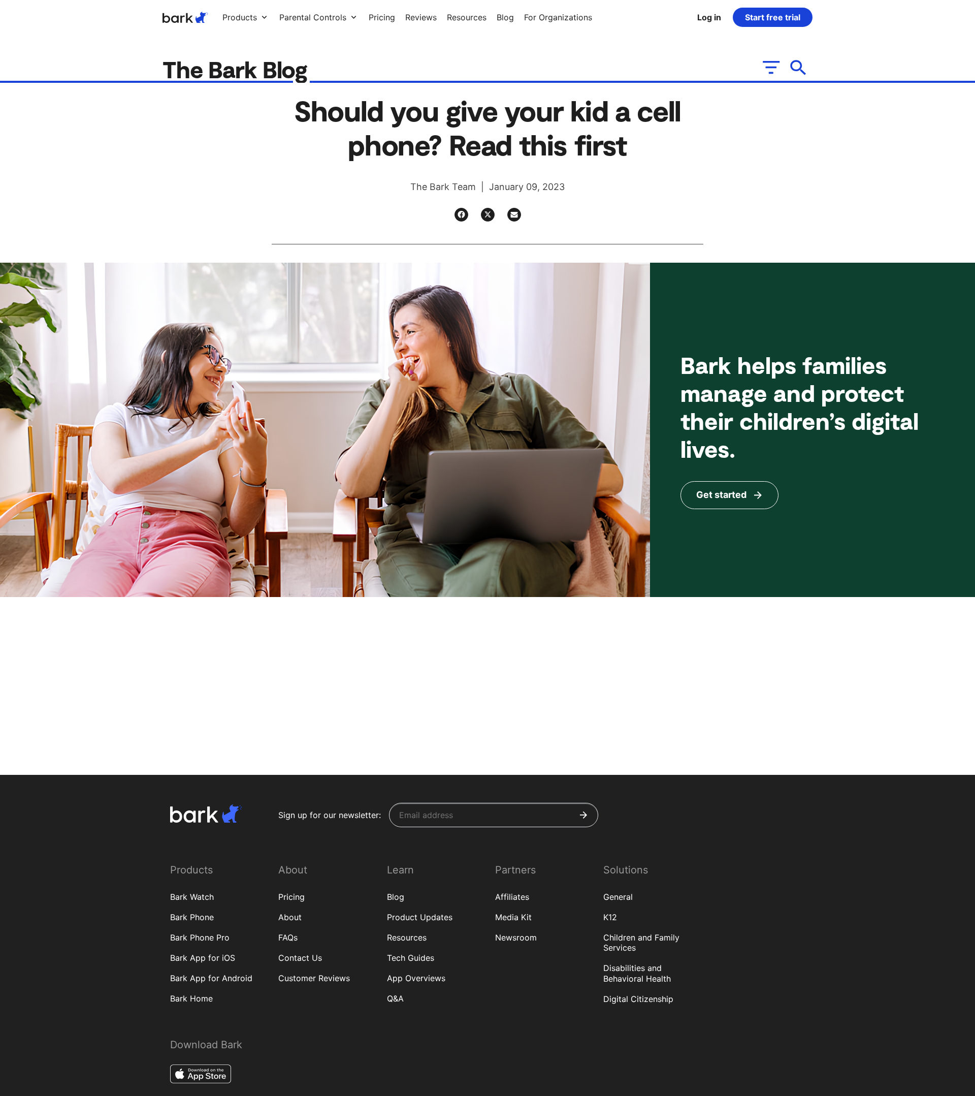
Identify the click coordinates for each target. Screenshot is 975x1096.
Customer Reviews (314, 978)
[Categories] (770, 67)
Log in (709, 17)
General (618, 897)
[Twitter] (488, 215)
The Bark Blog (237, 69)
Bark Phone (192, 917)
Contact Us (300, 958)
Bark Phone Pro (200, 937)
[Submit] (583, 815)
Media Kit (513, 917)
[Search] (798, 67)
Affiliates (512, 897)
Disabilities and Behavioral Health (637, 973)
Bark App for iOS (202, 958)
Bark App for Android (211, 978)
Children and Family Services (641, 942)
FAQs (288, 937)
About (290, 917)
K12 (610, 917)
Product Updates (419, 917)
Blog (395, 897)
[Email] (514, 215)
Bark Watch (192, 897)
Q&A (395, 998)
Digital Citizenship (638, 999)
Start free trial (772, 17)
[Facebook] (461, 215)
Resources (407, 937)
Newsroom (516, 937)
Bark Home (191, 998)
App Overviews (416, 978)
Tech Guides (410, 958)
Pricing (291, 897)
